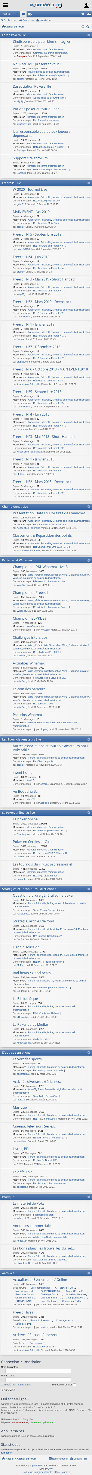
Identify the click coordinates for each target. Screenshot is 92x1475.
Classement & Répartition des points (42, 535)
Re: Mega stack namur (45, 875)
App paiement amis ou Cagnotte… (50, 1259)
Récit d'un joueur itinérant (46, 1013)
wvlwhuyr (22, 1141)
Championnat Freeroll (30, 593)
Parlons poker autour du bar (36, 109)
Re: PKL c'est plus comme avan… (51, 1183)
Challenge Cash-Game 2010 (51, 1294)
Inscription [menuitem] (89, 14)
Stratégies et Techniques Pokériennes (29, 889)
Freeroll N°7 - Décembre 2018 (36, 347)
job (29, 71)
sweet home (23, 773)
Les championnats (40, 1287)
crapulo (21, 227)
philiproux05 (23, 1074)
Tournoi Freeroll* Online (76, 1291)
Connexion (28, 20)
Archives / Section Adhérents (36, 1335)
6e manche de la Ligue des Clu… (50, 678)
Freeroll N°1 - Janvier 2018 (33, 459)
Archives (8, 1273)
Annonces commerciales (32, 1226)
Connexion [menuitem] (83, 14)
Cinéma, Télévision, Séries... (34, 1126)
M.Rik (50, 903)
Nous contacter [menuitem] (60, 1458)
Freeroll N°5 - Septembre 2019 (37, 234)
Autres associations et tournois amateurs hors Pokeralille (50, 748)
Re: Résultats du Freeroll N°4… (49, 268)
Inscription (45, 20)
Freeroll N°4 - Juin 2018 (31, 414)
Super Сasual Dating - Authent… (50, 910)
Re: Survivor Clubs (43, 703)
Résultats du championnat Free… (50, 607)
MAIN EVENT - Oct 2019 (31, 212)
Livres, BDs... (23, 1149)
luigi (59, 1089)
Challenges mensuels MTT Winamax (26, 1297)
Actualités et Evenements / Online (40, 1280)
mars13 (21, 1099)
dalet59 (20, 856)
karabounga (23, 913)
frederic (44, 1327)
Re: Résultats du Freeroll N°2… (49, 448)
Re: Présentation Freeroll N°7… (49, 358)
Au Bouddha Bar (26, 791)
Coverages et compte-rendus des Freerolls (66, 1320)
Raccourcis (17, 14)
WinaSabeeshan (52, 574)
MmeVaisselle (24, 1042)
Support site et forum (30, 158)
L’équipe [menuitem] (78, 1458)
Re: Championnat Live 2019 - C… (50, 547)
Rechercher (10, 20)
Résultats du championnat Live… (50, 581)
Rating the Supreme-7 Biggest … (50, 147)
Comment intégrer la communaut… (51, 53)
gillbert (20, 79)
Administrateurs (20, 1422)
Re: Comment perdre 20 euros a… (51, 987)
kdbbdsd (21, 1218)
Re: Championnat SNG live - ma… (51, 524)
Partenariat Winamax (17, 560)
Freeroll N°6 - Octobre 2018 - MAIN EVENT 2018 (50, 369)
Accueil (7, 13)
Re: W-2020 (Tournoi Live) (47, 200)
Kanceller (6, 1452)
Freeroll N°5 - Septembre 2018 (37, 392)
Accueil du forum (14, 26)
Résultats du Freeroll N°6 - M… (49, 380)
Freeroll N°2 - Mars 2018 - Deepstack (42, 482)
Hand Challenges (49, 1301)
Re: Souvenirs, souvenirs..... (48, 120)
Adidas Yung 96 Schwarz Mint (48, 97)
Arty (50, 1468)
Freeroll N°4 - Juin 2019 (31, 257)
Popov (43, 729)
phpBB (35, 1465)
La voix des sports (27, 1059)
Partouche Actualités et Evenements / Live (26, 1294)
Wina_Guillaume (70, 574)
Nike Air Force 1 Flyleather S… (49, 1137)
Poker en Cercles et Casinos (35, 842)
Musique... (21, 1107)
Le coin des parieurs (29, 689)
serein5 (30, 780)
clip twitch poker (41, 1039)
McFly (20, 965)
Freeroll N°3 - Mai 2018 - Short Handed (44, 437)
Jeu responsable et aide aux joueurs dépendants (41, 134)
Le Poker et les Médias (31, 1024)
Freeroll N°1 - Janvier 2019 (33, 324)
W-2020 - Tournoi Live (30, 189)
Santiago (21, 150)
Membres (30, 14)
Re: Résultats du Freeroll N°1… (49, 335)
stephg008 (22, 361)
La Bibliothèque (25, 999)
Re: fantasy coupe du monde (48, 1070)
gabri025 (21, 204)
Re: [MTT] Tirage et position (47, 961)
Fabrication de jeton (43, 1214)
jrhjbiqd (20, 101)
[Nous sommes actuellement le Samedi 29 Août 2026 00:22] (83, 26)
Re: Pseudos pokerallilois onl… (49, 830)
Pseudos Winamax (28, 715)
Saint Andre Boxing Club (45, 1096)
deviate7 (84, 574)
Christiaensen (24, 316)
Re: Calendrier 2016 (43, 1346)
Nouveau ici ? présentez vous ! (37, 64)
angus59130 (23, 249)
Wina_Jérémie (35, 574)
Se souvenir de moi (62, 1384)
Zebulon (44, 802)
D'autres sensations (16, 1052)
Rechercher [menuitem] (88, 27)
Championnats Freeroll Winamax (51, 1297)
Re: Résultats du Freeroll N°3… (49, 290)
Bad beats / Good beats (32, 973)
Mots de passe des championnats (26, 1291)
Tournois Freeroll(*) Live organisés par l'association (41, 1320)
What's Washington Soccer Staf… (50, 169)
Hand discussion (26, 947)
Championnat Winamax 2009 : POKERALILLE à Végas (76, 1297)
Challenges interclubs (30, 637)
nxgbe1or (22, 1240)
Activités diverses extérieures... (37, 1082)
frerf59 (20, 496)
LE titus (21, 474)
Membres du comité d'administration (45, 49)
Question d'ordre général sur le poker (43, 895)
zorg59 (20, 294)
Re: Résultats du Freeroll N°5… (49, 245)
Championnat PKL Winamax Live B (40, 567)
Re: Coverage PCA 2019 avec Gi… (51, 853)
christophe (22, 1186)
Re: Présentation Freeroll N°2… (49, 313)
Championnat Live (15, 506)
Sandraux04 (50, 1118)
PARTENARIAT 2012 (64, 1287)
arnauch (21, 879)
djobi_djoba (53, 929)
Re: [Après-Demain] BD (45, 1160)
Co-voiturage (36, 1343)
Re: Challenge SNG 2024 (46, 652)
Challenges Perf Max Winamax (73, 1301)
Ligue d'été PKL (23, 1324)
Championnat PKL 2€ (29, 618)
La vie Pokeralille (14, 35)
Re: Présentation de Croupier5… (50, 75)
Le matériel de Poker (29, 1203)
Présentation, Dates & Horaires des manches (49, 513)
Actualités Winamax (29, 663)
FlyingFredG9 (24, 1263)
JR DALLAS (23, 1017)
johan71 (31, 799)
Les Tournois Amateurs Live (22, 739)
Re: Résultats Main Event (46, 223)
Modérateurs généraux (41, 1422)
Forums (24, 14)
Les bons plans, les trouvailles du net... (44, 1248)
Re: (35, 1118)
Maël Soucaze (62, 1472)
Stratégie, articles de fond (33, 921)
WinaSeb (17, 578)
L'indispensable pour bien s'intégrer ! (42, 42)
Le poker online (25, 819)
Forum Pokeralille (37, 757)
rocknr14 (59, 903)
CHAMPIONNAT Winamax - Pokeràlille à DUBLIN (26, 1301)
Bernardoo (22, 429)
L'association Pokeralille (32, 86)
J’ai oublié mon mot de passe (16, 1384)
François (22, 56)
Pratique (8, 1197)
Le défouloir (22, 1172)
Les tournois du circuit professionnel (42, 864)
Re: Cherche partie (43, 761)
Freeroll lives (23, 1312)
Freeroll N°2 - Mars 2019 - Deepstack (42, 302)
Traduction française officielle (37, 1472)
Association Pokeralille (39, 197)
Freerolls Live (11, 183)
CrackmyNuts (24, 124)
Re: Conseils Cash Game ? (47, 936)
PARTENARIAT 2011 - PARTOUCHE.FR (51, 1291)
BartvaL (21, 339)
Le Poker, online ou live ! (19, 813)
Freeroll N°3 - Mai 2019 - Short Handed (44, 279)
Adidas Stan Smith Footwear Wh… (51, 1237)
